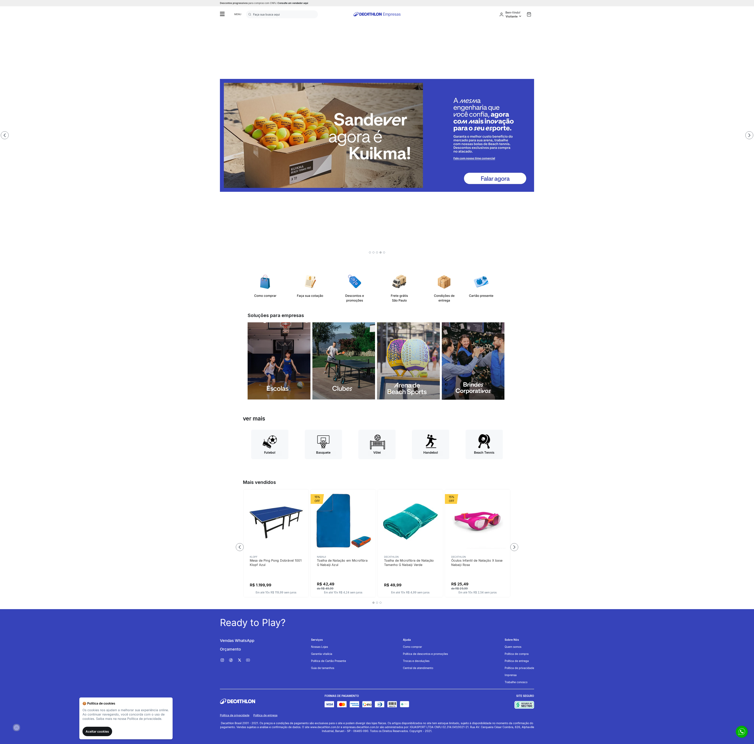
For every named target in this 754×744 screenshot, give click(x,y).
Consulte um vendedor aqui (292, 3)
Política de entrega (265, 715)
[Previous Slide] (5, 135)
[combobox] (282, 14)
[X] (241, 660)
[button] (370, 252)
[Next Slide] (749, 135)
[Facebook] (233, 660)
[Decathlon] (272, 701)
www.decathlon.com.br (325, 727)
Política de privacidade (234, 715)
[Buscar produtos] (250, 14)
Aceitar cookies (97, 731)
